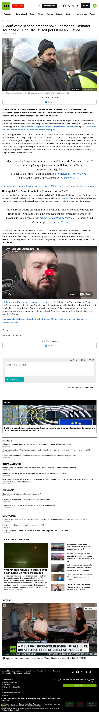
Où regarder (49, 6)
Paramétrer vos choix (9, 690)
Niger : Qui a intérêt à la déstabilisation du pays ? (21, 494)
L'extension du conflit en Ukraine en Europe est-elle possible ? (26, 500)
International (21, 14)
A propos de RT (7, 680)
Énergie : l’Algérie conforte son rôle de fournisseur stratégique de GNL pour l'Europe (35, 531)
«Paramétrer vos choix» (34, 706)
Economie (70, 14)
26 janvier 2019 (58, 222)
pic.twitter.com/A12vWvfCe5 (57, 218)
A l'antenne (82, 14)
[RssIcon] (77, 6)
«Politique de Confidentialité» (10, 710)
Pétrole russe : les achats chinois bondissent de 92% (23, 525)
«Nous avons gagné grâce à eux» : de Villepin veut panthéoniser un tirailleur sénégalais (36, 444)
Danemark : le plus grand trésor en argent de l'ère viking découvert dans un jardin (34, 473)
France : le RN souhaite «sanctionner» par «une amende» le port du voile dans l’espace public (39, 456)
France (50, 14)
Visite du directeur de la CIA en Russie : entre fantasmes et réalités (28, 505)
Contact (5, 695)
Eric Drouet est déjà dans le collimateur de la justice (26, 302)
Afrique (41, 14)
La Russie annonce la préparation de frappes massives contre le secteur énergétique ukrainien (80, 567)
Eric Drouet (63, 198)
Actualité (7, 14)
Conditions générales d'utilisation (9, 683)
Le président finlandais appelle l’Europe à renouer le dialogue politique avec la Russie (78, 586)
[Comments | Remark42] (49, 374)
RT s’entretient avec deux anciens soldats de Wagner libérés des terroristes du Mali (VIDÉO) (44, 658)
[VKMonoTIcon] (60, 6)
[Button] (95, 6)
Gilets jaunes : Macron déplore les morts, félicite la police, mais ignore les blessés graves (48, 186)
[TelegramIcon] (73, 6)
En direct (18, 6)
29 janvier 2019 (69, 178)
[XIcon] (69, 6)
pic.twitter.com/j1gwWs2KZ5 (69, 174)
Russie (32, 14)
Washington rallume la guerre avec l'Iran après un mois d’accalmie (25, 571)
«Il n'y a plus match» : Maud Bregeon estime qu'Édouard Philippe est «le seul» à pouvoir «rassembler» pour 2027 (46, 450)
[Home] (6, 6)
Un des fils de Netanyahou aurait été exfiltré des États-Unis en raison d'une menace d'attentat (39, 468)
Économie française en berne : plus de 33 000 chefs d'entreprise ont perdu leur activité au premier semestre (44, 519)
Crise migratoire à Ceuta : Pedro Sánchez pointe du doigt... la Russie (79, 577)
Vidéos (92, 14)
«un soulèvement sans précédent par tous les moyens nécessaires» (48, 126)
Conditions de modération (11, 693)
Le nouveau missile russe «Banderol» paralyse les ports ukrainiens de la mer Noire (78, 546)
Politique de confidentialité (11, 687)
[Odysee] (64, 6)
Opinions (59, 14)
